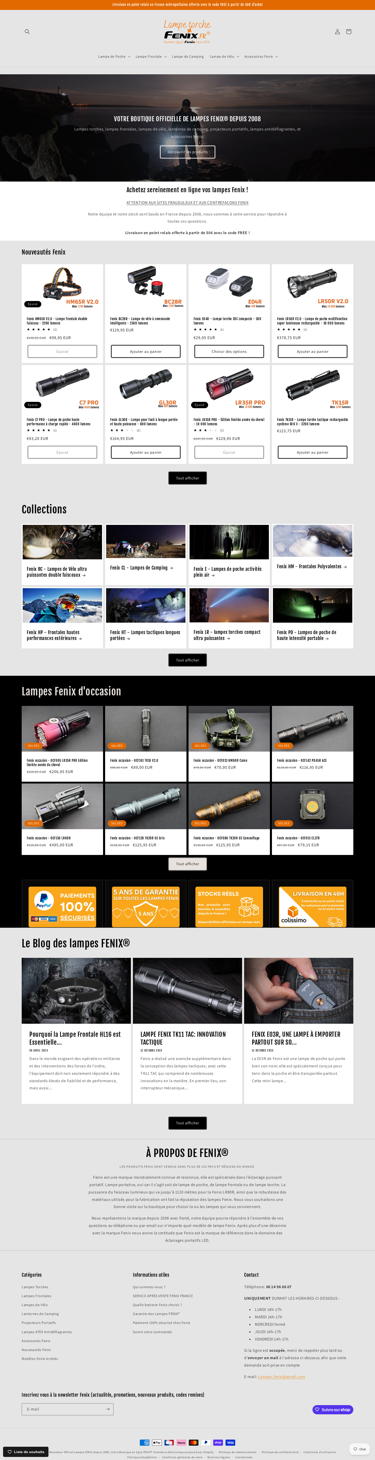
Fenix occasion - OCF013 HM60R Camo (220, 760)
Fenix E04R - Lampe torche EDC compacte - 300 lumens (227, 321)
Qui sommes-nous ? (149, 1286)
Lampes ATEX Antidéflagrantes (47, 1331)
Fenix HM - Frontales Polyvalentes (309, 567)
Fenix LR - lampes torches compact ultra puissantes (227, 635)
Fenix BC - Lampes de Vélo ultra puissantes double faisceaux (57, 572)
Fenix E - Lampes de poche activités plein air (228, 572)
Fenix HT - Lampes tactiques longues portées (145, 635)
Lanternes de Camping (40, 1313)
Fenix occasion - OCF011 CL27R (298, 838)
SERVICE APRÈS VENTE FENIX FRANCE (163, 1295)
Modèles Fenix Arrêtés (40, 1358)
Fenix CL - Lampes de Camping (139, 568)
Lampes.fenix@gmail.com (281, 1376)
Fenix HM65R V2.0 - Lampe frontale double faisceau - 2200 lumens (57, 321)
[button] (27, 31)
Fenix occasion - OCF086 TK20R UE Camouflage (227, 838)
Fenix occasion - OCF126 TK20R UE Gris (137, 838)
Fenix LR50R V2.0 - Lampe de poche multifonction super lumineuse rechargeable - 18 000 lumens (312, 321)
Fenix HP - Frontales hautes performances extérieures (53, 635)
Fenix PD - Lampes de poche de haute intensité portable (306, 635)
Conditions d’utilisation (320, 1452)
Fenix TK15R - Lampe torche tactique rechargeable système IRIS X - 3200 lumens (312, 422)
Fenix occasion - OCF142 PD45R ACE (302, 760)
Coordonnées (244, 1457)
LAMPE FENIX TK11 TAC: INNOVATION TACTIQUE (183, 1038)
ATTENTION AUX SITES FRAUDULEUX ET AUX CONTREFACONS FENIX (188, 202)
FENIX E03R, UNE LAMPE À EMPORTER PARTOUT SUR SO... (296, 1038)
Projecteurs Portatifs (39, 1322)
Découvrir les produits (188, 152)
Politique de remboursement (238, 1452)
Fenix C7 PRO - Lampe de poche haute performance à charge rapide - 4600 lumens (59, 422)
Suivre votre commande (152, 1331)
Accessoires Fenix (36, 1340)
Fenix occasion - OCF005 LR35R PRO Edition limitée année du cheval (57, 762)
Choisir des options (229, 351)
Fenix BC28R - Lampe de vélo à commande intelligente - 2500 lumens (140, 321)
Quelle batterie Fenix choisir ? (157, 1304)
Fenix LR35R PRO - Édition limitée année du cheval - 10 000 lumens (229, 422)
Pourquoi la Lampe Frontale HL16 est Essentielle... (75, 1038)
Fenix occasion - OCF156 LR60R (49, 838)
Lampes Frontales (37, 1295)
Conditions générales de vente (182, 1457)
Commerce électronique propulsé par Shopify (183, 1452)
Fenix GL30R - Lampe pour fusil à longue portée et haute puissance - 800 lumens (144, 422)
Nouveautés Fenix (36, 1349)
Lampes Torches (35, 1286)
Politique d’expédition (142, 1457)
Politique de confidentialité (280, 1452)
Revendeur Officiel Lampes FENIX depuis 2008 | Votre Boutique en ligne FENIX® (101, 1452)
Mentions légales (218, 1457)
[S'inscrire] (107, 1409)
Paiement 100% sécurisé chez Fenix (161, 1322)
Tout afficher (187, 478)
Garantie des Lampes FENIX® (156, 1313)
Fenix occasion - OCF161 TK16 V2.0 (134, 760)
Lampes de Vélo (35, 1304)
